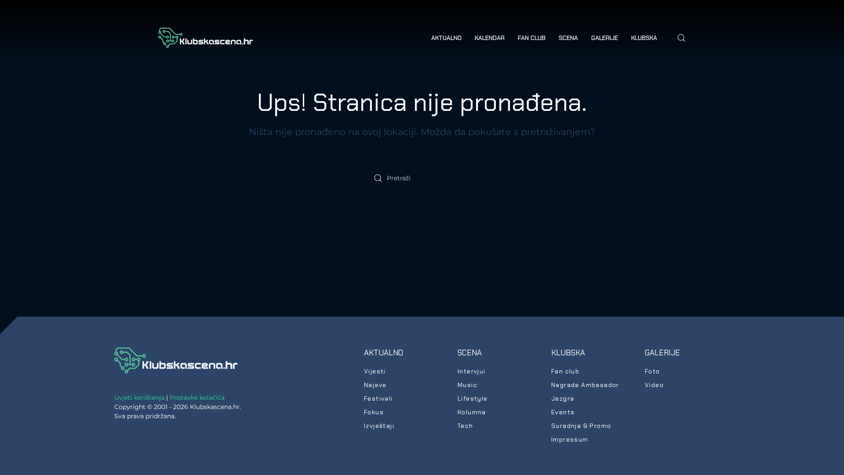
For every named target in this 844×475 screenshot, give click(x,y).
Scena (470, 353)
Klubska (568, 353)
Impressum (570, 439)
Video (654, 385)
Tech (465, 426)
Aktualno (383, 353)
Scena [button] (568, 38)
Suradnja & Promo (581, 426)
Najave (375, 385)
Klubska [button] (644, 38)
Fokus (374, 412)
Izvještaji (379, 426)
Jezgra (562, 398)
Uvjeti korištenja (139, 398)
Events (563, 412)
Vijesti (375, 371)
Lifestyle (473, 398)
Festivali (378, 398)
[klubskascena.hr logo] (175, 360)
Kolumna (472, 412)
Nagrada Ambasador (585, 385)
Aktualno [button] (446, 38)
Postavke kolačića (197, 398)
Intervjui (472, 371)
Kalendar (490, 38)
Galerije (662, 353)
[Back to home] (205, 37)
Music (467, 385)
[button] (681, 37)
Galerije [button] (604, 38)
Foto (652, 371)
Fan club (532, 38)
